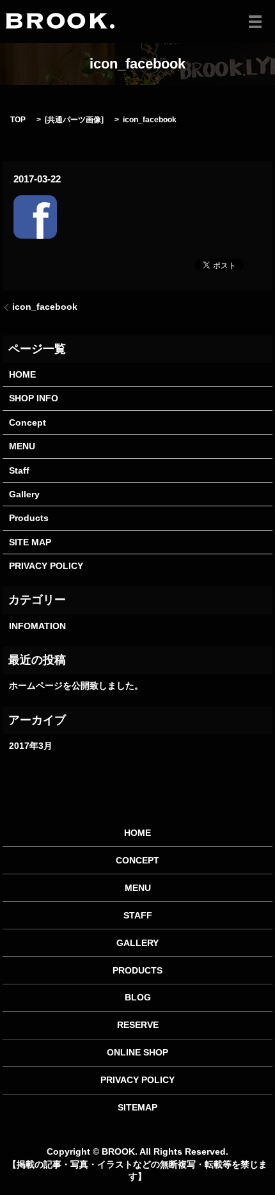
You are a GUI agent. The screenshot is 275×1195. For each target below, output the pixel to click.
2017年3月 (30, 746)
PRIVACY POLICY (46, 566)
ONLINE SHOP (137, 1052)
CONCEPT (137, 860)
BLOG (138, 997)
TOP (18, 119)
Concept (27, 422)
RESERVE (138, 1025)
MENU (22, 446)
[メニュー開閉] (255, 21)
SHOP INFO (33, 398)
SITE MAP (30, 542)
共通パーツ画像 (74, 119)
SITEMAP (137, 1107)
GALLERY (137, 943)
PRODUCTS (137, 970)
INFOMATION (37, 626)
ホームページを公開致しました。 (76, 685)
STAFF (137, 915)
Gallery (24, 494)
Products (29, 518)
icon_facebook (44, 306)
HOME (22, 374)
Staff (19, 470)
